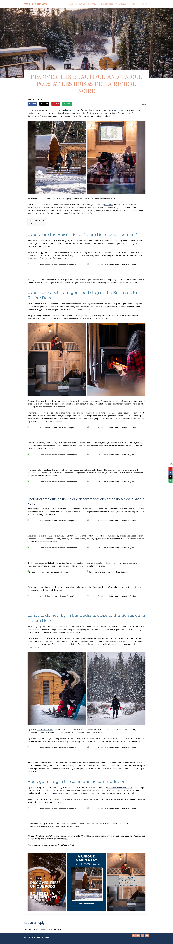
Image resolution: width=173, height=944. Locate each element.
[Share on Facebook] (170, 473)
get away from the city (64, 793)
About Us (80, 4)
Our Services (107, 4)
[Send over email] (170, 481)
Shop (133, 4)
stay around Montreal (117, 110)
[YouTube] (147, 935)
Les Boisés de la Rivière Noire (119, 787)
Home (70, 4)
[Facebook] (134, 935)
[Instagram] (138, 935)
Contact (142, 4)
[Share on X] (170, 477)
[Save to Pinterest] (170, 469)
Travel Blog (122, 4)
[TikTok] (142, 935)
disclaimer (108, 204)
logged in (40, 929)
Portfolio (93, 4)
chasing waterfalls (45, 729)
